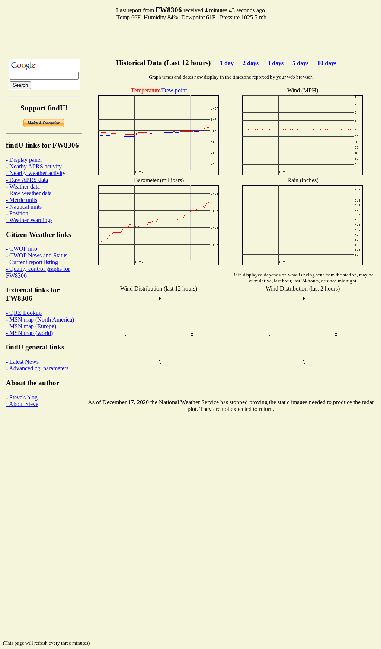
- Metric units (21, 200)
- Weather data (23, 186)
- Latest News (22, 361)
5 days (300, 63)
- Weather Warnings (29, 220)
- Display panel (24, 159)
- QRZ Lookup (24, 313)
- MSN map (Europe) (31, 326)
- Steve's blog (22, 397)
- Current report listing (32, 262)
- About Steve (22, 404)
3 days (276, 63)
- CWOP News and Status (36, 255)
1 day (227, 63)
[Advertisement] (190, 37)
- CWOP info (21, 249)
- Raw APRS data (27, 180)
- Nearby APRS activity (34, 166)
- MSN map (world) (29, 333)
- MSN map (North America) (40, 319)
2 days (251, 63)
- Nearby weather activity (35, 173)
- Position (17, 213)
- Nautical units (24, 206)
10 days (326, 63)
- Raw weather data (29, 193)
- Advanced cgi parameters (37, 368)
